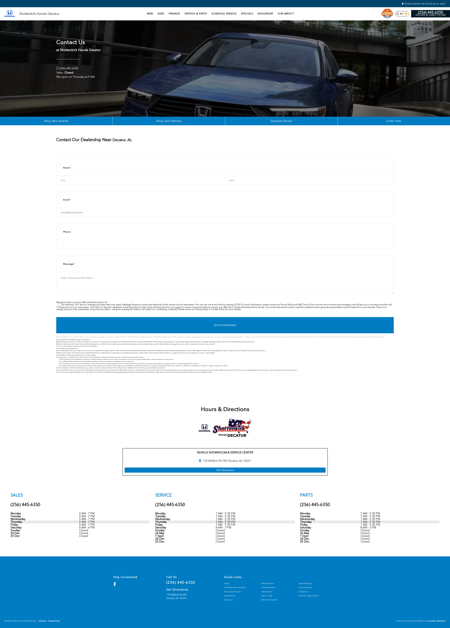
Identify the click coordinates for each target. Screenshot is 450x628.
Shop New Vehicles (56, 121)
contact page (252, 370)
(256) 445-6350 (430, 12)
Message (69, 264)
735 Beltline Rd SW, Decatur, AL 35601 (424, 4)
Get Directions (225, 470)
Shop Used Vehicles (168, 121)
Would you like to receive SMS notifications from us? (81, 302)
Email (67, 199)
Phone (66, 231)
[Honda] (9, 13)
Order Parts (393, 121)
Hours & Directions (431, 15)
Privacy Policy (92, 346)
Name (67, 167)
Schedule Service (281, 121)
